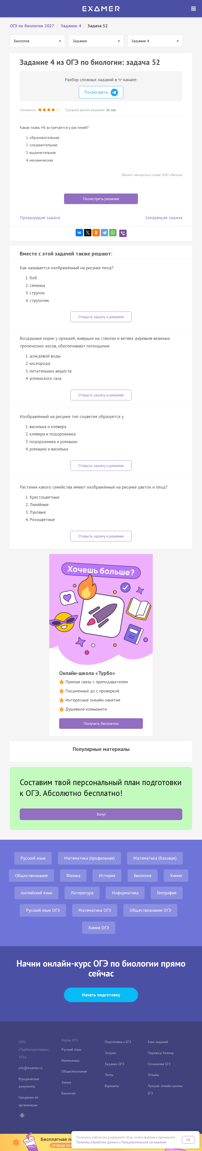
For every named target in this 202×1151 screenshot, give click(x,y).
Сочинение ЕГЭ (159, 1064)
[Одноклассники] (96, 232)
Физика (73, 875)
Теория (110, 1053)
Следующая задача (163, 217)
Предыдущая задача (40, 217)
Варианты (112, 1086)
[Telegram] (104, 232)
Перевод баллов (161, 1053)
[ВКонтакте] (79, 232)
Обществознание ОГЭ (150, 910)
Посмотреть (96, 92)
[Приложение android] (21, 1116)
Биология (143, 875)
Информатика (125, 893)
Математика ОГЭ (94, 910)
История (107, 875)
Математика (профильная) (89, 858)
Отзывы (153, 1075)
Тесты (109, 1075)
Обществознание (31, 875)
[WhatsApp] (113, 232)
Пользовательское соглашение (143, 1142)
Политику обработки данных (97, 1142)
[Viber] (123, 233)
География (166, 893)
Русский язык (33, 858)
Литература (82, 893)
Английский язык (36, 893)
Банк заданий (158, 1042)
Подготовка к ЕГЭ (118, 1042)
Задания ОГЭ (114, 1064)
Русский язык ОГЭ (43, 910)
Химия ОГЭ (98, 927)
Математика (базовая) (155, 858)
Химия (176, 875)
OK (188, 1140)
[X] (87, 232)
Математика (70, 1060)
